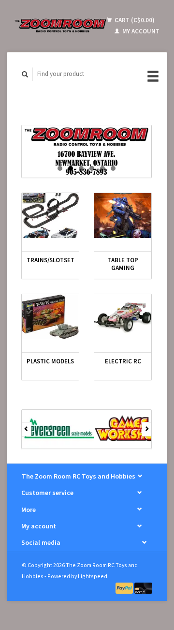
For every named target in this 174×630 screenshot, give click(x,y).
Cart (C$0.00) (134, 20)
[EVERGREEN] (58, 429)
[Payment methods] (125, 588)
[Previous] (26, 429)
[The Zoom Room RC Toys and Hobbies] (60, 25)
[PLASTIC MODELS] (50, 316)
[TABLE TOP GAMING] (122, 215)
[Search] (25, 74)
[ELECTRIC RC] (122, 316)
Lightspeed (92, 576)
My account (140, 31)
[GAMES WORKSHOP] (130, 429)
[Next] (147, 429)
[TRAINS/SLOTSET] (50, 215)
